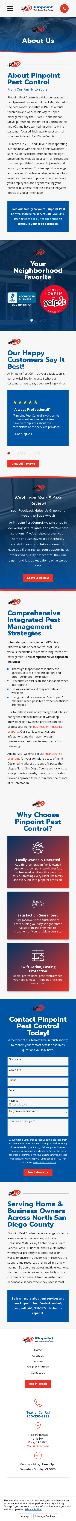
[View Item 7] (44, 320)
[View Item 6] (30, 453)
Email (12, 1090)
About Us (38, 1355)
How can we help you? (21, 1121)
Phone (12, 1080)
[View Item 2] (13, 453)
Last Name (15, 1069)
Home (38, 1350)
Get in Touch (38, 1384)
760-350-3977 (38, 1416)
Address (13, 1100)
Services (38, 1361)
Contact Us (38, 1372)
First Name (15, 1059)
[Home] (36, 8)
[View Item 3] (35, 320)
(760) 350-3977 (36, 1308)
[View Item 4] (21, 453)
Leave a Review (38, 578)
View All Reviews (23, 464)
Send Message (38, 1172)
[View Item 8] (38, 453)
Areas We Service (38, 1367)
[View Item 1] (31, 320)
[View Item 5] (40, 320)
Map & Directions (38, 1446)
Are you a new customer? (23, 1111)
